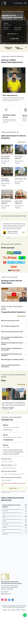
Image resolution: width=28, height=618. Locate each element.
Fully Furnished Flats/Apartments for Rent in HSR (11, 531)
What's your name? (6, 460)
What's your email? (9, 466)
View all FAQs (21, 318)
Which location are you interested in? (11, 479)
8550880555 (6, 593)
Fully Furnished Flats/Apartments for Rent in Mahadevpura (11, 535)
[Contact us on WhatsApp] (25, 615)
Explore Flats (21, 144)
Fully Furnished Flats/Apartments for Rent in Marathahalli (11, 511)
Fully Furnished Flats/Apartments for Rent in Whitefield (11, 528)
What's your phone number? (9, 473)
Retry (2, 486)
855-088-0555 (19, 3)
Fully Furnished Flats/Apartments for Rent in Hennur (11, 515)
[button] (14, 296)
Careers (5, 611)
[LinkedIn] (12, 601)
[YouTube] (6, 601)
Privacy (13, 611)
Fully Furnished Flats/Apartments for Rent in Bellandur (11, 518)
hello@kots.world (7, 431)
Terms (9, 611)
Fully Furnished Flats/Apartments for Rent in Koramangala (11, 525)
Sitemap (23, 611)
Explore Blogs (21, 386)
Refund (18, 611)
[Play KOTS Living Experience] (14, 81)
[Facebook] (9, 601)
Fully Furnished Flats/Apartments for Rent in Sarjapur (11, 521)
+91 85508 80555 (8, 441)
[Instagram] (2, 601)
